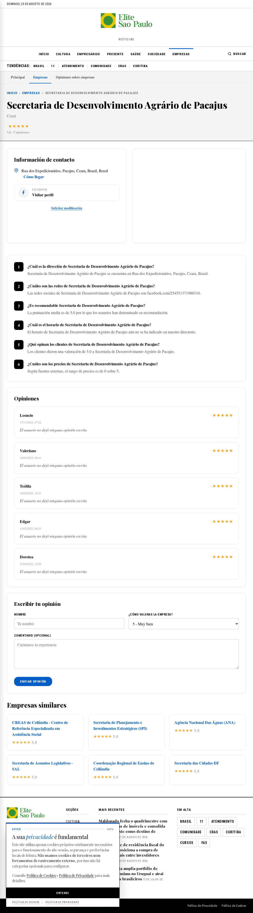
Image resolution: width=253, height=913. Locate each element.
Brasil (38, 66)
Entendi (62, 893)
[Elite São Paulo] (126, 26)
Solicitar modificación (66, 207)
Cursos (186, 843)
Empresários (88, 54)
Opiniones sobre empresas (75, 77)
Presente (115, 54)
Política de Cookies (234, 906)
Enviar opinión (33, 681)
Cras (122, 66)
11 (53, 66)
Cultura (63, 54)
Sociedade (157, 54)
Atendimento (73, 66)
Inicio (12, 93)
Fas (204, 843)
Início (44, 54)
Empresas (181, 54)
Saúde (135, 54)
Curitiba (140, 66)
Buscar (239, 54)
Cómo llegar (33, 176)
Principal (18, 77)
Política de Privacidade (202, 906)
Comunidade (101, 66)
